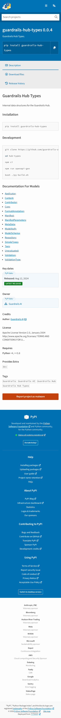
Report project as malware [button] (30, 396)
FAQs (30, 481)
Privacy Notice (29, 578)
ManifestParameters (15, 220)
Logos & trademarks (30, 511)
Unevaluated (11, 251)
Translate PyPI (29, 540)
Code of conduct (29, 574)
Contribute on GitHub (29, 536)
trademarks (17, 708)
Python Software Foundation (29, 425)
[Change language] (54, 6)
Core (7, 207)
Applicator (10, 193)
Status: (30, 435)
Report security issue (30, 570)
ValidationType (12, 259)
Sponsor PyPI (30, 544)
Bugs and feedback (31, 532)
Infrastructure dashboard (29, 503)
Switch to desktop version (30, 592)
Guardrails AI (15, 304)
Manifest (9, 215)
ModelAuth (10, 229)
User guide (29, 473)
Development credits (29, 548)
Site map (46, 711)
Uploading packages (29, 469)
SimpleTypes (11, 242)
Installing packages (29, 465)
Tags (7, 246)
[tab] (30, 65)
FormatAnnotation (14, 211)
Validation (10, 255)
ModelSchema (12, 233)
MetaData (10, 224)
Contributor (11, 202)
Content (9, 198)
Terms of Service (29, 565)
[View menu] (46, 6)
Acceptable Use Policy (29, 582)
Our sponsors (30, 515)
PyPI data (9, 273)
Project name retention (29, 477)
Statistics (30, 507)
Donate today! (31, 442)
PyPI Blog (29, 498)
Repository (10, 237)
